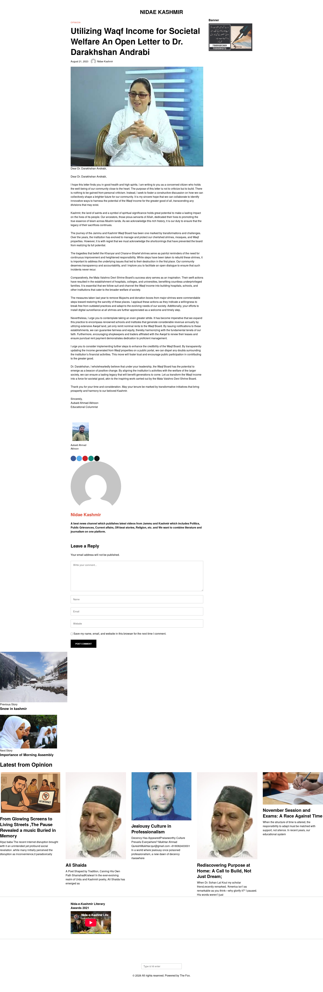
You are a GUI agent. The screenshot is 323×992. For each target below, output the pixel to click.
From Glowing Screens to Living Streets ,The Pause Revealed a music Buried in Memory (28, 827)
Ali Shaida (76, 865)
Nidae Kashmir (105, 61)
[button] (178, 966)
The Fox (185, 975)
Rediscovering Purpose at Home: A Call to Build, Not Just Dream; (224, 870)
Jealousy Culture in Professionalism (151, 829)
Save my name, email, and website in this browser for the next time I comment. (120, 633)
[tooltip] (233, 2)
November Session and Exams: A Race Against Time (292, 813)
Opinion (76, 22)
